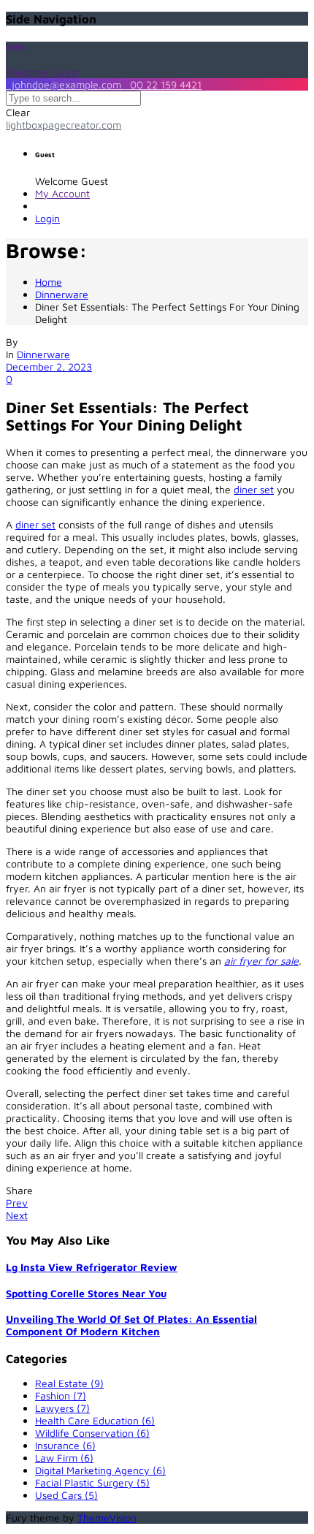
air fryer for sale (261, 960)
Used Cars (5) (66, 1495)
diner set (254, 489)
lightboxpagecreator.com (63, 124)
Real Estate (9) (69, 1383)
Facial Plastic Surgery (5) (92, 1482)
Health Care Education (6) (95, 1420)
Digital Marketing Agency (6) (100, 1470)
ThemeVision (107, 1517)
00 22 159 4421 (163, 84)
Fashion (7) (60, 1395)
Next (17, 1215)
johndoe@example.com (65, 84)
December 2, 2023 (49, 366)
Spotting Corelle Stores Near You (86, 1293)
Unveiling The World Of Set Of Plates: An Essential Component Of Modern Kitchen (131, 1325)
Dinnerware (43, 354)
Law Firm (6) (64, 1457)
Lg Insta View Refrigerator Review (91, 1267)
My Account (62, 193)
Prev (17, 1202)
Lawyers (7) (62, 1408)
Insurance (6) (65, 1445)
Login (47, 218)
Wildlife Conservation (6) (92, 1433)
